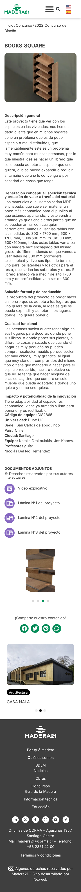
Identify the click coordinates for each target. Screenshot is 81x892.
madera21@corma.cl (35, 841)
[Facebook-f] (35, 819)
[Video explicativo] (9, 489)
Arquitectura (18, 692)
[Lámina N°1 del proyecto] (9, 503)
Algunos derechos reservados (40, 868)
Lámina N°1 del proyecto (39, 503)
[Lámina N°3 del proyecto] (9, 533)
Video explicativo (32, 488)
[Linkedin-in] (15, 819)
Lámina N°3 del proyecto (39, 532)
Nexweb (40, 879)
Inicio (9, 25)
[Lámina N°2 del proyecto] (9, 518)
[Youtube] (55, 819)
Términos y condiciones (40, 855)
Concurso (24, 25)
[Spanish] (69, 11)
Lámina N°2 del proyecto (39, 517)
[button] (49, 9)
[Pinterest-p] (66, 819)
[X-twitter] (25, 819)
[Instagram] (45, 819)
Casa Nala (18, 701)
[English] (69, 6)
